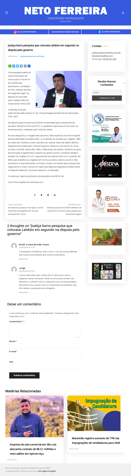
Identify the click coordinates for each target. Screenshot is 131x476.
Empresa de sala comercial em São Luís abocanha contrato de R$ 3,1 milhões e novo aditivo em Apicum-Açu (33, 449)
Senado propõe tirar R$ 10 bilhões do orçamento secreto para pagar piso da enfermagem (64, 210)
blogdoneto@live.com (102, 55)
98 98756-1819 (109, 59)
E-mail (13, 351)
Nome (13, 341)
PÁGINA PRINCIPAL (28, 56)
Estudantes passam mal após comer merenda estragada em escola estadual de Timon (25, 210)
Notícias (40, 56)
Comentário (16, 321)
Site (11, 362)
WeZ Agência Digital (47, 471)
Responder (23, 259)
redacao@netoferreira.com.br (106, 52)
